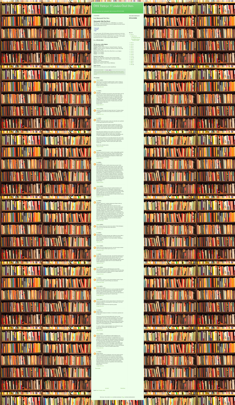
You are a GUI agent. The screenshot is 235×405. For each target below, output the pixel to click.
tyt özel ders (121, 72)
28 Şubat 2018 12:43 (100, 306)
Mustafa (97, 286)
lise (94, 72)
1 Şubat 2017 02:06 (99, 146)
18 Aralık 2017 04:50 (100, 282)
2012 (131, 57)
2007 (131, 64)
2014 (131, 54)
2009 (131, 61)
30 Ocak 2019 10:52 (99, 348)
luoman (111, 397)
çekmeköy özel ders (112, 71)
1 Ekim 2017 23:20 (99, 263)
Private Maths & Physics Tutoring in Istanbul (135, 40)
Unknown (98, 80)
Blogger (123, 397)
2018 (131, 47)
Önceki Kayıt (123, 388)
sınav (118, 72)
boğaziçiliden (107, 71)
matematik (97, 72)
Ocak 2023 (133, 36)
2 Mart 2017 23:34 (99, 242)
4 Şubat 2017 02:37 (99, 158)
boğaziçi (103, 71)
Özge (97, 150)
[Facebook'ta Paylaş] (109, 70)
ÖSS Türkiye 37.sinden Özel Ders (113, 6)
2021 (131, 44)
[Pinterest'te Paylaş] (110, 70)
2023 (131, 34)
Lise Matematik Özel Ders (135, 37)
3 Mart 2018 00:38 (99, 330)
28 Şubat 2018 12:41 (100, 295)
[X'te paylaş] (108, 70)
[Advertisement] (109, 378)
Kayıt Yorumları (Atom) (101, 390)
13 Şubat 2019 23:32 (100, 365)
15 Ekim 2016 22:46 (100, 86)
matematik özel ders (102, 72)
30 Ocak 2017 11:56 (99, 114)
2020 (131, 46)
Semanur (98, 267)
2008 (131, 62)
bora (97, 90)
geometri (122, 71)
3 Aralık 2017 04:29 (99, 274)
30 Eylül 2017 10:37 (100, 250)
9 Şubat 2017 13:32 (99, 196)
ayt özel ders (99, 71)
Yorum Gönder (97, 368)
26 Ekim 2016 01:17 (100, 104)
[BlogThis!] (107, 70)
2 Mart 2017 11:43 (99, 228)
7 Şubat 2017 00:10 (99, 182)
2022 (131, 42)
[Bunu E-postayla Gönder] (106, 70)
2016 (131, 51)
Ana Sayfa (107, 388)
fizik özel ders (118, 71)
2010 (131, 59)
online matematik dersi (110, 72)
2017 (131, 49)
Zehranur (98, 333)
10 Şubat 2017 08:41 (100, 220)
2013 (131, 56)
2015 (131, 52)
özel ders (115, 72)
